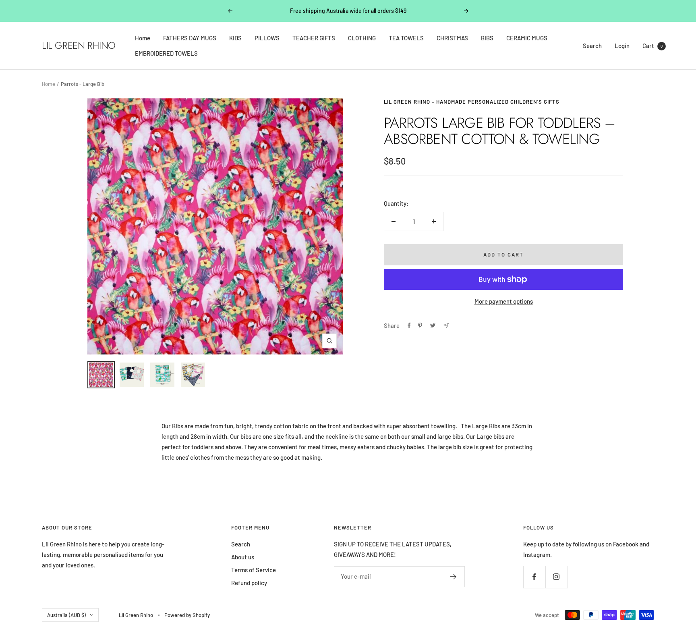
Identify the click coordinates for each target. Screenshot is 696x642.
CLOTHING (362, 38)
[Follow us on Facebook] (534, 577)
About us (242, 557)
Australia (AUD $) (66, 615)
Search (592, 45)
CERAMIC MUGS (526, 38)
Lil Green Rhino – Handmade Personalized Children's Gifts (471, 101)
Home (142, 38)
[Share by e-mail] (446, 325)
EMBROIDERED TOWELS (166, 53)
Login (622, 45)
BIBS (487, 38)
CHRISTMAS (452, 38)
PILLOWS (267, 38)
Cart (652, 45)
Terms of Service (253, 569)
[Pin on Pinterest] (420, 325)
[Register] (453, 576)
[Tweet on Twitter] (432, 325)
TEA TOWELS (406, 38)
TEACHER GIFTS (313, 38)
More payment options (503, 301)
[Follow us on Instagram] (556, 577)
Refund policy (249, 582)
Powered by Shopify (187, 615)
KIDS (235, 38)
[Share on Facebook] (409, 325)
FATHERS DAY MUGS (189, 38)
